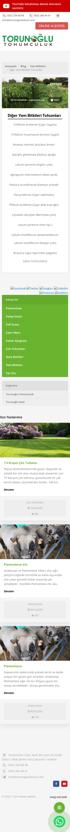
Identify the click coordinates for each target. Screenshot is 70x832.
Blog (23, 66)
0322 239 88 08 (15, 15)
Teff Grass (12, 324)
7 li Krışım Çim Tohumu (20, 463)
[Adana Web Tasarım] (58, 797)
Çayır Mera (13, 332)
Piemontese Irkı (15, 564)
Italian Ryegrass (16, 341)
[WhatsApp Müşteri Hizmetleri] (59, 821)
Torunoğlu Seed (15, 402)
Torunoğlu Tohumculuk (20, 394)
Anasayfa (11, 66)
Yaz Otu (11, 373)
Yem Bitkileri (38, 66)
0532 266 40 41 (42, 15)
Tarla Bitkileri (14, 357)
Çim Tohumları (15, 349)
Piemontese (14, 308)
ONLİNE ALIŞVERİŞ (52, 26)
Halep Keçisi (14, 316)
